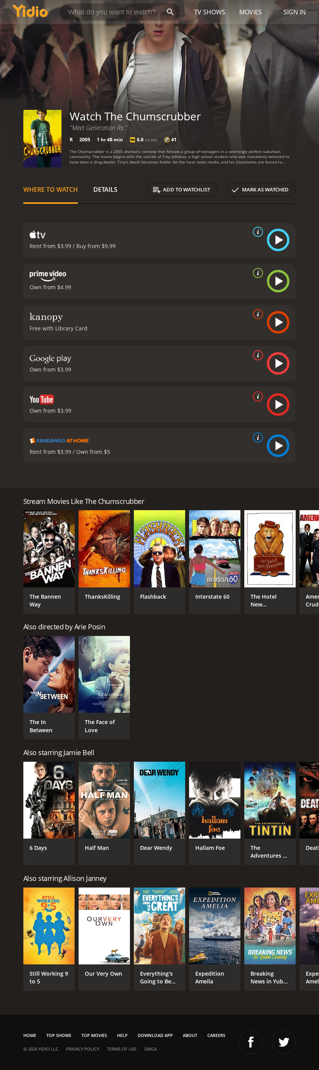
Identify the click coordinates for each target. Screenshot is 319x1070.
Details (105, 189)
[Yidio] (30, 12)
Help (122, 1035)
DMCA (150, 1049)
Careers (216, 1035)
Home (29, 1035)
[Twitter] (284, 1042)
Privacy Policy (82, 1049)
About (190, 1035)
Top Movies (94, 1035)
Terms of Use (122, 1049)
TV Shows (209, 12)
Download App (155, 1035)
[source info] (256, 232)
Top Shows (58, 1035)
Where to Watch (50, 189)
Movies (250, 12)
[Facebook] (251, 1042)
